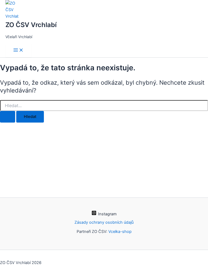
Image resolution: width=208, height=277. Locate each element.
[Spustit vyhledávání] (7, 117)
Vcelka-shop (120, 231)
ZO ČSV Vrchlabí (31, 25)
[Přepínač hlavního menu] (18, 50)
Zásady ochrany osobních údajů (104, 222)
